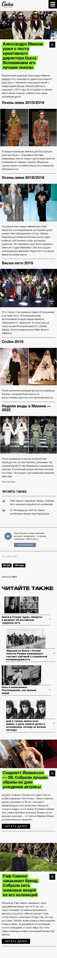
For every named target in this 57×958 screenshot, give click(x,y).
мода (6, 565)
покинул (6, 79)
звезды (19, 565)
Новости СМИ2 (9, 577)
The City (8, 4)
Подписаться (25, 545)
